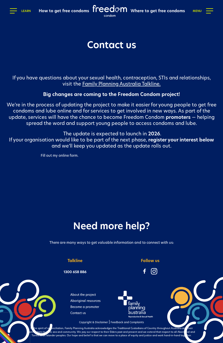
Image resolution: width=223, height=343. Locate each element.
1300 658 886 (75, 272)
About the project (83, 295)
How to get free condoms (64, 10)
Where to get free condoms (158, 10)
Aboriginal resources (85, 301)
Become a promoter (84, 307)
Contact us (78, 313)
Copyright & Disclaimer (93, 322)
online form (68, 155)
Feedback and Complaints (127, 322)
